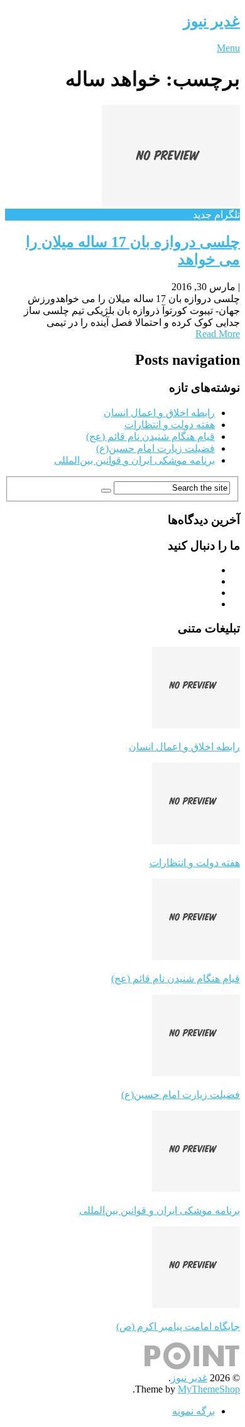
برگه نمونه (193, 1411)
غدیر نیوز (211, 21)
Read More (217, 333)
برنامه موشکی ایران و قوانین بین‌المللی (134, 460)
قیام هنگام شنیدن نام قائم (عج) (150, 436)
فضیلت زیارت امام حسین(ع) (155, 448)
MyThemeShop (209, 1389)
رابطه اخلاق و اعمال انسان (159, 412)
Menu (228, 48)
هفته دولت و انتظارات (169, 424)
